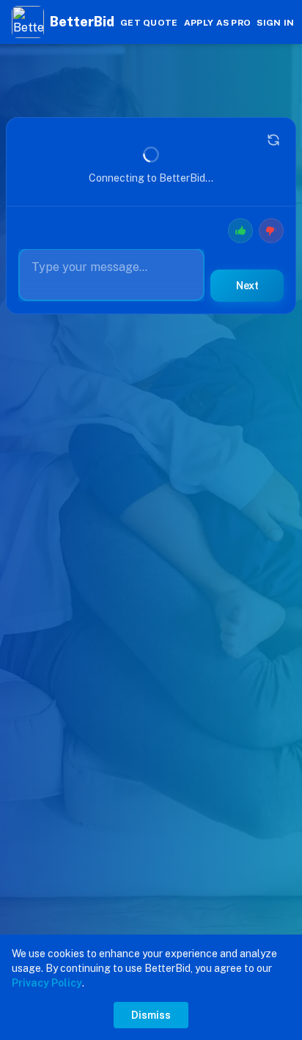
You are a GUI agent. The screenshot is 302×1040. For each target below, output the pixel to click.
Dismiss (151, 1015)
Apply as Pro (217, 23)
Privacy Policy (47, 983)
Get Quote (149, 23)
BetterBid (82, 21)
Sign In (275, 23)
